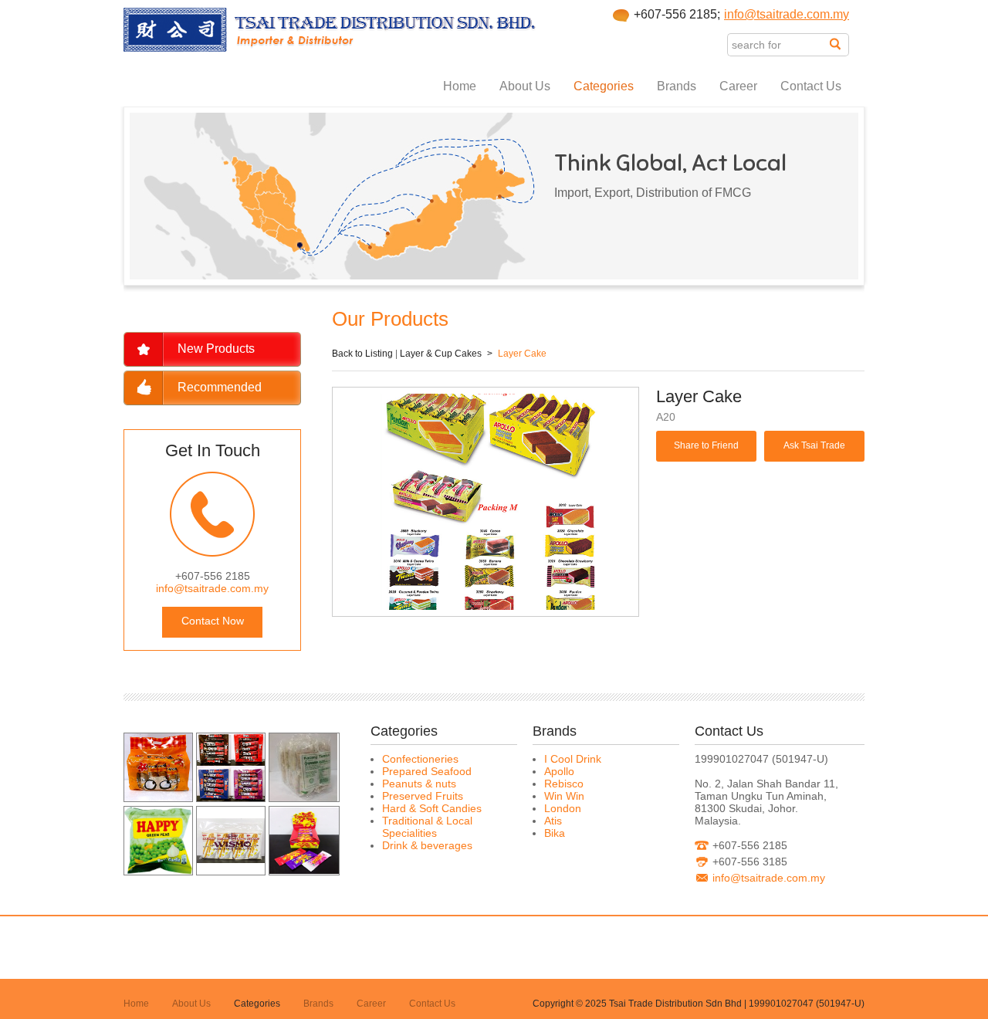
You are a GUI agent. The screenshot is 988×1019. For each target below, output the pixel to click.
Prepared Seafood (427, 771)
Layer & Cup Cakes (441, 353)
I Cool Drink (572, 759)
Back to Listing (362, 353)
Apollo (559, 771)
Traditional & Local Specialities (427, 826)
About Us (524, 86)
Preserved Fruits (422, 796)
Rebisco (564, 783)
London (562, 808)
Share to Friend (706, 445)
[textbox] (778, 44)
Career (738, 86)
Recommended (220, 387)
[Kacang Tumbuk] (303, 797)
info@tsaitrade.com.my (786, 14)
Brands (676, 86)
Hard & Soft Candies (432, 808)
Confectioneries (420, 759)
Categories (604, 86)
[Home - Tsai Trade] (330, 48)
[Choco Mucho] (231, 797)
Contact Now (212, 620)
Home (459, 86)
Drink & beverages (427, 845)
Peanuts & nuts (419, 783)
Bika (554, 833)
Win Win (564, 796)
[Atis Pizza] (158, 797)
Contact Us (810, 86)
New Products (216, 348)
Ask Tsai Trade (814, 445)
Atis (553, 820)
